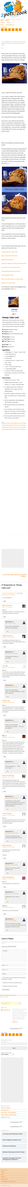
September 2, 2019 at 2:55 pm (8, 637)
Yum (2, 48)
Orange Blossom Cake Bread (9, 252)
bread (5, 43)
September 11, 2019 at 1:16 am (8, 878)
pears (2, 45)
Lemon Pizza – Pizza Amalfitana (8, 1112)
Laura (4, 665)
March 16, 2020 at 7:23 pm (10, 920)
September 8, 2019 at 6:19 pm (11, 865)
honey (16, 43)
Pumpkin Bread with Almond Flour (11, 271)
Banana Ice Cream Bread (8, 283)
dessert (13, 43)
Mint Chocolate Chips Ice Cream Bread (12, 279)
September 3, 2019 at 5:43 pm (11, 721)
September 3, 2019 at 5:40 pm (11, 653)
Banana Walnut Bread (7, 275)
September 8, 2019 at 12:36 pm (11, 833)
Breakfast (20, 41)
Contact (3, 22)
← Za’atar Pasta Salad (7, 574)
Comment (4, 951)
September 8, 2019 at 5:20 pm (8, 846)
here (8, 163)
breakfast (9, 43)
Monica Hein (5, 845)
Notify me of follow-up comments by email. (12, 982)
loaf (19, 43)
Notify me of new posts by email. (10, 986)
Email (4, 970)
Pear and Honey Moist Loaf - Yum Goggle (11, 593)
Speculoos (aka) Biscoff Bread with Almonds (13, 263)
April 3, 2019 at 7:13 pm (10, 623)
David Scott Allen (7, 775)
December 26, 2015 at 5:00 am (8, 594)
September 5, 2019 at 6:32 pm (8, 815)
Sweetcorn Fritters (5, 1107)
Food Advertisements (14, 1028)
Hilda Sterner (6, 605)
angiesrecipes (6, 635)
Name (4, 966)
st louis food (5, 813)
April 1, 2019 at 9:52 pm (7, 607)
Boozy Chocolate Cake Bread (9, 255)
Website (4, 973)
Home (2, 20)
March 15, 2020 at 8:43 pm (7, 907)
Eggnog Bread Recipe (7, 259)
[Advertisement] (12, 558)
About (7, 20)
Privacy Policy (4, 1179)
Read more (15, 1021)
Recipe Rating (4, 946)
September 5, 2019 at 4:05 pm (8, 777)
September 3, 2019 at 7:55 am (8, 737)
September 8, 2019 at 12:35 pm (11, 798)
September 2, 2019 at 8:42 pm (8, 667)
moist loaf (22, 43)
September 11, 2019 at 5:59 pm (11, 893)
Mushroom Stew (5, 1110)
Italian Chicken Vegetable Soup (8, 1114)
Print (15, 314)
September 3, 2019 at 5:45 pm (11, 763)
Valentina (5, 700)
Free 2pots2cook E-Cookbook (8, 1181)
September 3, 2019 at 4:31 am (8, 702)
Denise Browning (6, 877)
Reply (5, 601)
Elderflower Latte (5, 1117)
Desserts (24, 41)
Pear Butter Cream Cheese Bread (10, 267)
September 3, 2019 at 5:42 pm (11, 686)
